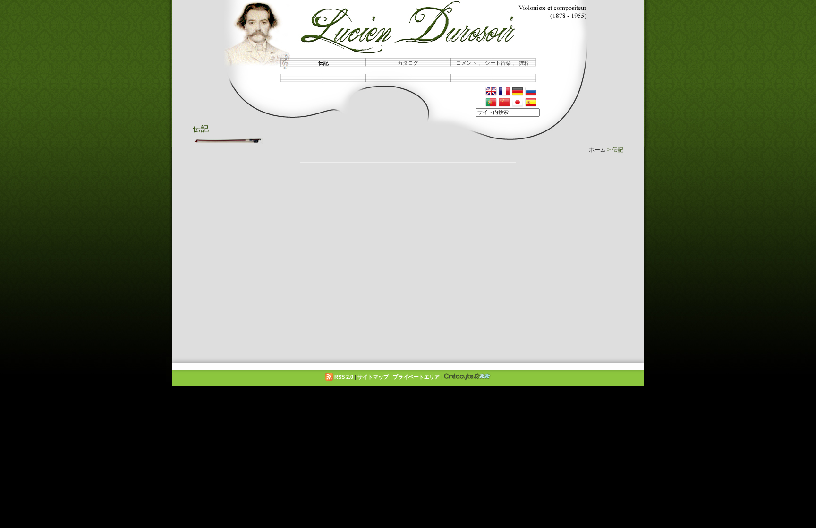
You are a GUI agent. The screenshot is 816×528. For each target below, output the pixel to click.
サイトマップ (373, 377)
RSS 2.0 (343, 377)
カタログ (408, 63)
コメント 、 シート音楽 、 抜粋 (492, 63)
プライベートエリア (416, 377)
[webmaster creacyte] (467, 377)
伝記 (323, 63)
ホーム (597, 150)
